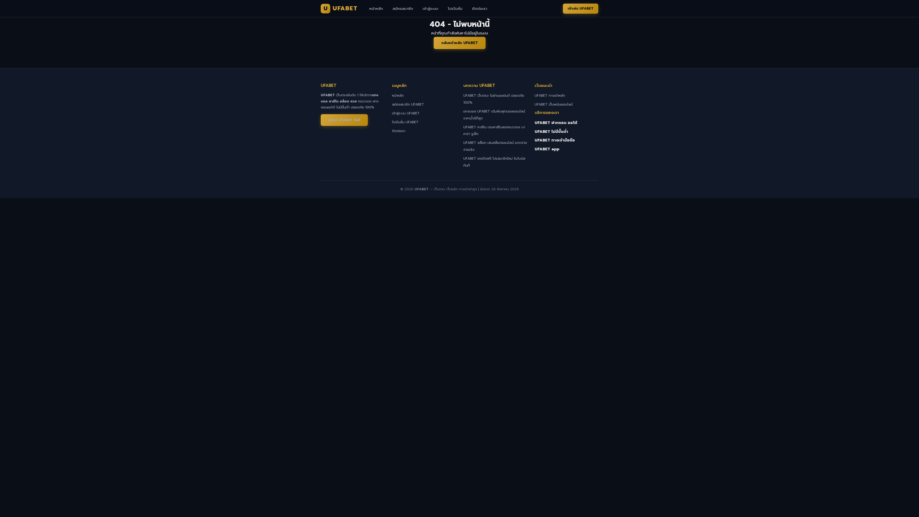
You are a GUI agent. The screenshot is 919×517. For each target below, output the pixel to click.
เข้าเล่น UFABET (581, 8)
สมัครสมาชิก (402, 8)
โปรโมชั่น (455, 8)
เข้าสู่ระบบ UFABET (406, 113)
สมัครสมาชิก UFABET (408, 104)
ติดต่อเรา (479, 8)
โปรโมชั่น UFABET (405, 122)
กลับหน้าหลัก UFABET (459, 42)
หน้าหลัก (376, 8)
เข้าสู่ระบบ (430, 8)
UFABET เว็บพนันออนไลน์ (554, 104)
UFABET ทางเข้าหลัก (550, 95)
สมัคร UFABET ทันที (344, 120)
